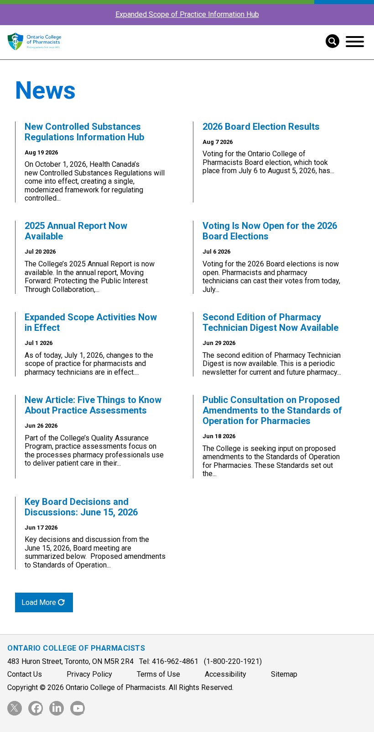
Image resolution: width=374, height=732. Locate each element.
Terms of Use (158, 674)
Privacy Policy (89, 674)
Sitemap (284, 674)
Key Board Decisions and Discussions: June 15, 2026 (81, 507)
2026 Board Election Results (261, 126)
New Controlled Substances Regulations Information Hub (84, 132)
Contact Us (24, 674)
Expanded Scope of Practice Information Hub (187, 14)
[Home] (34, 55)
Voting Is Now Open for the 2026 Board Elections (270, 231)
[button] (329, 40)
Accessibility (225, 674)
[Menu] (355, 41)
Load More (39, 602)
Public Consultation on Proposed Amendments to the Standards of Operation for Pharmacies (272, 410)
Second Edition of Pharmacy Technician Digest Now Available (270, 322)
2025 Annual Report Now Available (76, 231)
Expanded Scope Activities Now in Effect (91, 322)
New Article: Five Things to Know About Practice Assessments (93, 405)
